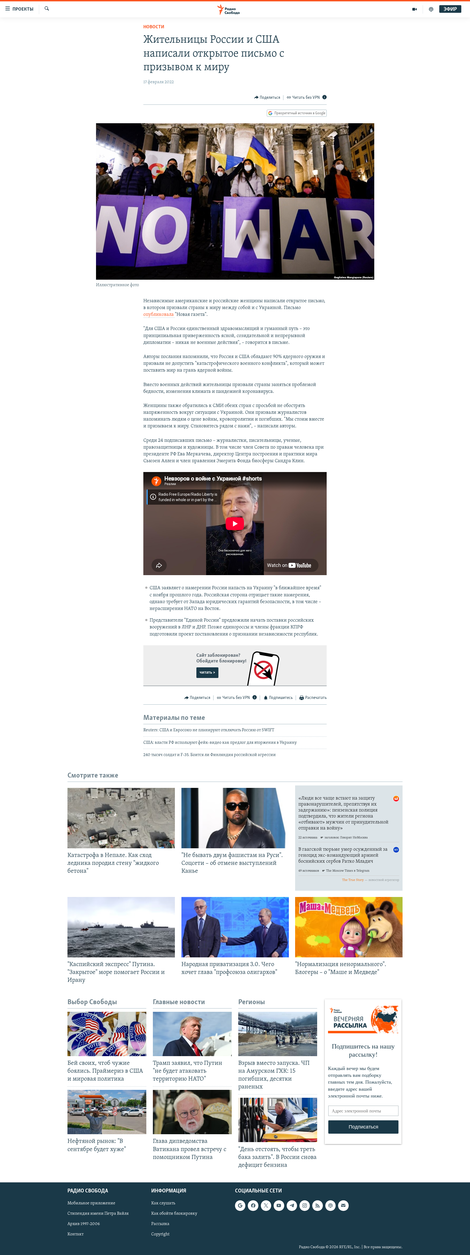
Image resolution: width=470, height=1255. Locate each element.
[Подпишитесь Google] (240, 1205)
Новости (153, 27)
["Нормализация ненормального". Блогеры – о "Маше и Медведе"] (349, 927)
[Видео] (414, 9)
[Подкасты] (330, 1205)
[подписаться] (343, 1205)
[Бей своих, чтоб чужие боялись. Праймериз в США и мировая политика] (106, 1034)
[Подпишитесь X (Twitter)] (266, 1205)
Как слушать (163, 1203)
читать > (207, 672)
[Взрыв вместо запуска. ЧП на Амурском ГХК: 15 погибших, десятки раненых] (277, 1034)
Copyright (160, 1234)
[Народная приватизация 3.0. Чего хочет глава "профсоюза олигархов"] (235, 927)
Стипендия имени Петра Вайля (98, 1213)
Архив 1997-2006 (83, 1224)
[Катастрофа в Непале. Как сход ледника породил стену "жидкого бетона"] (121, 818)
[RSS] (317, 1205)
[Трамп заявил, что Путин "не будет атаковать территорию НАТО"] (192, 1034)
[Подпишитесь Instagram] (304, 1205)
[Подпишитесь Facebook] (253, 1205)
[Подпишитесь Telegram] (292, 1205)
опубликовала (159, 314)
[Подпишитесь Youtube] (279, 1205)
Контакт (75, 1234)
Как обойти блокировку (174, 1213)
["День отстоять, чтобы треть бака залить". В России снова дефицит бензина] (277, 1120)
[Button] (267, 97)
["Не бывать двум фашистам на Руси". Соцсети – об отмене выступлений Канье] (235, 818)
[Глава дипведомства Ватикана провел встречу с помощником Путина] (192, 1112)
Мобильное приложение (91, 1203)
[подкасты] (431, 9)
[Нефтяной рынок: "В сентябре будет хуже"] (106, 1112)
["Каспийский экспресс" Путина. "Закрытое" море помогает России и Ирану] (121, 927)
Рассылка (160, 1224)
